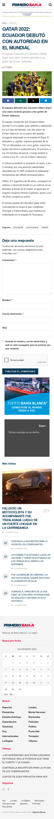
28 (6, 689)
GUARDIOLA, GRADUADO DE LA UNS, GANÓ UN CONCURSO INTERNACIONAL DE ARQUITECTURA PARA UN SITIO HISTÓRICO (30, 596)
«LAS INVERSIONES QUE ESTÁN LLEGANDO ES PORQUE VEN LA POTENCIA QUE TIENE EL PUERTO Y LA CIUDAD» (26, 758)
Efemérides (8, 712)
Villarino (32, 741)
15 (13, 676)
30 (20, 689)
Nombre (7, 300)
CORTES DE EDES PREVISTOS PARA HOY (25, 776)
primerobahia (32, 227)
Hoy (4, 731)
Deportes (12, 23)
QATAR (45, 227)
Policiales (33, 721)
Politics (32, 726)
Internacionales (10, 736)
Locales (32, 707)
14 (6, 676)
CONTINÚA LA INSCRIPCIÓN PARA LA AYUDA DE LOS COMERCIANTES (29, 543)
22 (13, 682)
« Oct (5, 694)
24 (27, 682)
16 (20, 676)
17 (27, 676)
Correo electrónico (13, 313)
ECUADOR (18, 227)
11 (34, 669)
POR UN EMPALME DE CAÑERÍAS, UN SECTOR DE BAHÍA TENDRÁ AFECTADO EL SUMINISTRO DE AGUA (30, 577)
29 (13, 689)
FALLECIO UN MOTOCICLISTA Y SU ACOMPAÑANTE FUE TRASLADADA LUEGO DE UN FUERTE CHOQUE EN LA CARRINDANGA (20, 518)
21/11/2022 (7, 67)
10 (27, 669)
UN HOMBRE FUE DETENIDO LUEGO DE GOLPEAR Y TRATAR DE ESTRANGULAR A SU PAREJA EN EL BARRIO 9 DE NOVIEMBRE (30, 559)
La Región (7, 741)
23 (20, 682)
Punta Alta (33, 731)
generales (7, 726)
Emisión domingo (11, 717)
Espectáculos (9, 721)
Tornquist (33, 736)
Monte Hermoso (36, 712)
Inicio (4, 23)
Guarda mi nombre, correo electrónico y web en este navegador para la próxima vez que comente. (27, 345)
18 (34, 676)
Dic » (12, 694)
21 (6, 682)
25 (34, 682)
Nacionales (34, 717)
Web (4, 327)
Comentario (9, 260)
